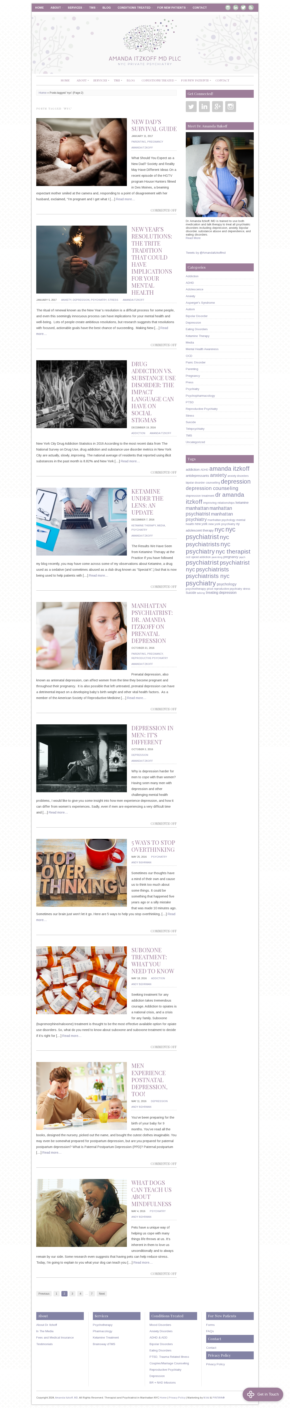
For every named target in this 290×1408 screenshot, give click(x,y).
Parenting (138, 141)
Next (102, 1293)
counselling (213, 482)
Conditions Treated (134, 7)
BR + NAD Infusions (163, 1382)
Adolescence (194, 289)
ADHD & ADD (158, 1337)
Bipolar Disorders (161, 1344)
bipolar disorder (195, 482)
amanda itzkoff (229, 468)
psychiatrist (202, 562)
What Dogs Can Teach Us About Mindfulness (151, 1193)
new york (201, 524)
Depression (81, 299)
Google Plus (217, 106)
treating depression (221, 592)
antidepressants (197, 475)
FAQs (210, 1331)
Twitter (243, 7)
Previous (44, 1293)
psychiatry (201, 583)
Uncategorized (195, 442)
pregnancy (230, 557)
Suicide (191, 422)
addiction (193, 469)
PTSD (190, 402)
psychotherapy (196, 588)
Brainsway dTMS (104, 1344)
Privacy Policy (215, 1364)
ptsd (210, 588)
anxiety (218, 475)
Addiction (138, 433)
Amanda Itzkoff (142, 147)
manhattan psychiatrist (209, 511)
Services (75, 7)
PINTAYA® (219, 1397)
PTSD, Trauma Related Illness (169, 1356)
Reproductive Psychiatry (149, 658)
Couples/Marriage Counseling (169, 1363)
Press (189, 382)
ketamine (242, 502)
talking (201, 593)
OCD (189, 356)
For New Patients (171, 7)
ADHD (190, 282)
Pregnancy (155, 141)
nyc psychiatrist (210, 533)
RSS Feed (251, 7)
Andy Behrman (141, 862)
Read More (193, 238)
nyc (220, 529)
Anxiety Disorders (161, 1331)
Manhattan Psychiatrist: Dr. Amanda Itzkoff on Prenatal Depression (152, 623)
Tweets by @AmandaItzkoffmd (206, 252)
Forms (210, 1325)
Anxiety (66, 299)
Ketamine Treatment (106, 1337)
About (56, 7)
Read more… (125, 199)
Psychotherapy (102, 1325)
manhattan (197, 508)
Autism (190, 309)
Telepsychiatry (195, 428)
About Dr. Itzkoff (46, 1325)
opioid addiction (201, 557)
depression (236, 481)
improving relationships (219, 502)
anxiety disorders (238, 475)
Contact (200, 7)
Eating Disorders (197, 329)
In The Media (44, 1331)
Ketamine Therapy (143, 525)
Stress (113, 299)
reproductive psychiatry (228, 588)
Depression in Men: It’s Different (152, 735)
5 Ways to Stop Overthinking (153, 845)
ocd (188, 557)
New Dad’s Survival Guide (154, 125)
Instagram (228, 7)
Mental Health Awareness (202, 349)
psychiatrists (212, 569)
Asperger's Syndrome (200, 302)
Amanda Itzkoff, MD (66, 1397)
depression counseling (212, 488)
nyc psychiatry (208, 548)
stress (246, 588)
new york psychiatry (221, 524)
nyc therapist (233, 551)
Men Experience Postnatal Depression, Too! (149, 1080)
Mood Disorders (160, 1325)
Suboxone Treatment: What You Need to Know (152, 960)
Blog (106, 7)
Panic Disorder (195, 362)
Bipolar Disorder (197, 316)
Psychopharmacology (200, 395)
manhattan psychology (221, 520)
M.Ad (206, 1397)
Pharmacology (102, 1331)
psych (242, 557)
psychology (226, 584)
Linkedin (235, 7)
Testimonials (44, 1344)
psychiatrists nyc (208, 576)
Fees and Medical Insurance (55, 1337)
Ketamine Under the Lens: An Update (147, 501)
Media (161, 525)
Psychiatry (98, 299)
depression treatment (200, 495)
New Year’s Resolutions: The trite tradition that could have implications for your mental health (151, 260)
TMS (92, 7)
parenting (217, 557)
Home (39, 7)
